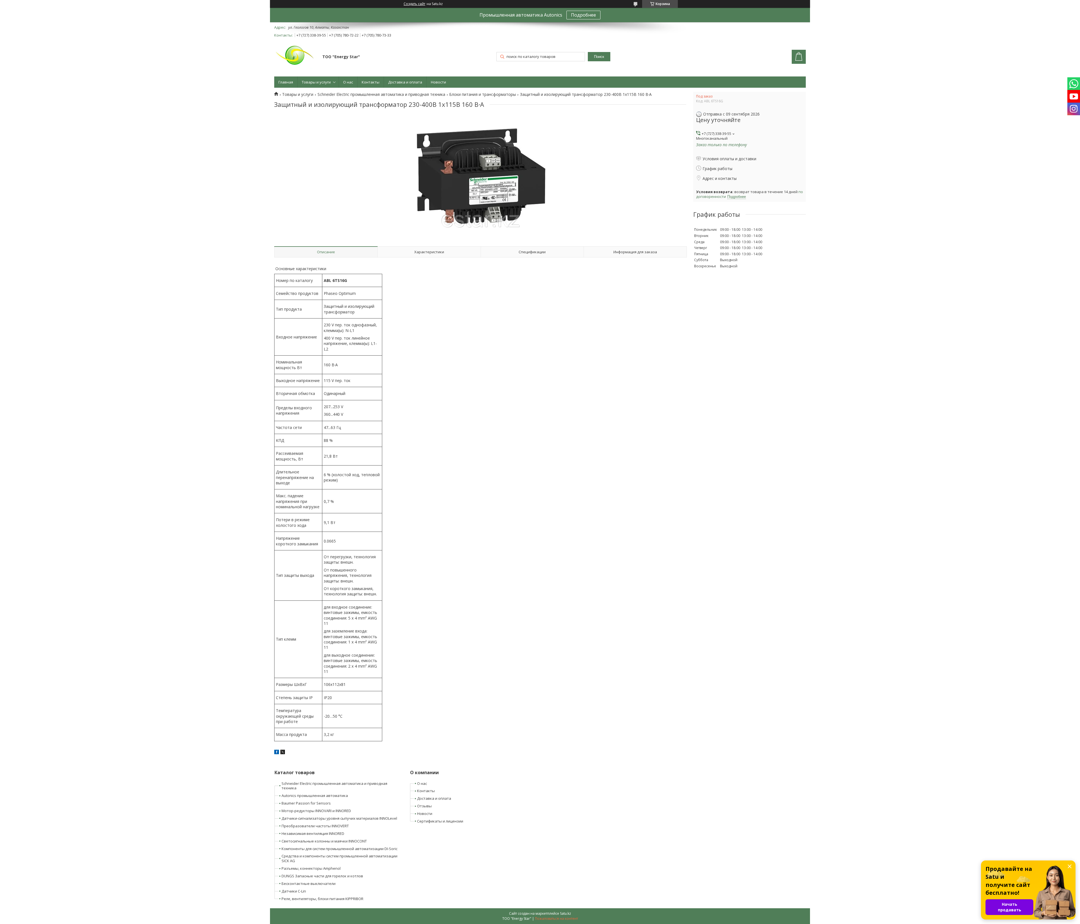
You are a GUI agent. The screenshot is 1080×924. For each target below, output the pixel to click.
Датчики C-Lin (294, 891)
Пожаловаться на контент (556, 918)
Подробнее (583, 15)
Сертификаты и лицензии (440, 821)
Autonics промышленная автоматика (315, 795)
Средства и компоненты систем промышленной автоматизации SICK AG (339, 858)
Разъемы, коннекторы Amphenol (311, 868)
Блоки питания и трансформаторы (482, 94)
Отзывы (424, 805)
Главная (285, 82)
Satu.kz (565, 913)
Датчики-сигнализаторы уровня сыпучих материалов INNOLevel (339, 818)
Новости (438, 82)
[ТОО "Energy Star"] (295, 57)
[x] (282, 752)
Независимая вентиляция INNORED (313, 833)
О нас (348, 82)
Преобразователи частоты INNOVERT (315, 825)
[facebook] (276, 752)
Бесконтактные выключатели (309, 883)
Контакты (370, 82)
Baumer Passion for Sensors (306, 803)
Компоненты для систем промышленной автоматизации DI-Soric (339, 848)
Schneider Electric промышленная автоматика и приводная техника (381, 94)
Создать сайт (414, 4)
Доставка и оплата (405, 82)
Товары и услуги (316, 82)
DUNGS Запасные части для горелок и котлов (322, 875)
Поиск (599, 57)
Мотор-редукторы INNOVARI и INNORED (316, 810)
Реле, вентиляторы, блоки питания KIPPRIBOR (322, 898)
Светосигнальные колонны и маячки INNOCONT (324, 841)
